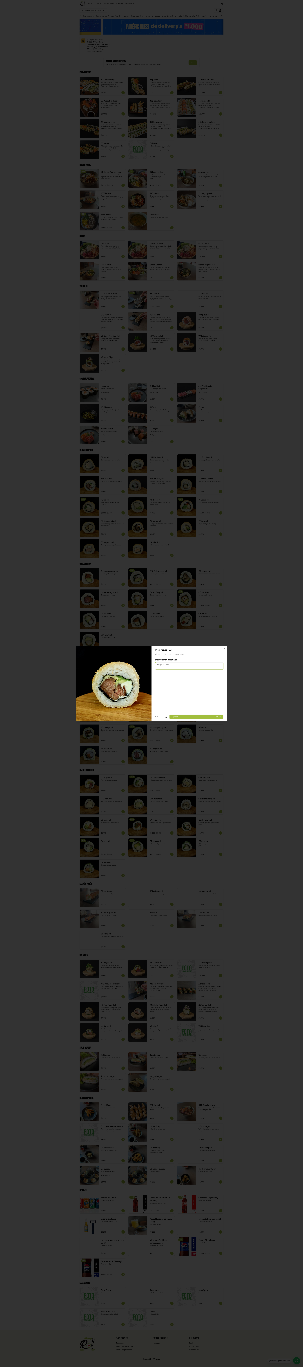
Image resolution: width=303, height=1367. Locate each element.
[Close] (224, 649)
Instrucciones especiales (166, 660)
